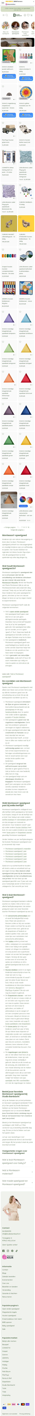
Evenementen (7, 1280)
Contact (5, 1270)
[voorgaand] (3, 9)
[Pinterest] (12, 1251)
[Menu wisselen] (3, 15)
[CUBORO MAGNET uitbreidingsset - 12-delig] (9, 223)
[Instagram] (8, 1251)
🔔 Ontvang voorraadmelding (9, 76)
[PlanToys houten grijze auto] (9, 129)
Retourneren (7, 1297)
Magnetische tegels (9, 1312)
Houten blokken (11, 970)
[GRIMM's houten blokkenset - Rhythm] (9, 288)
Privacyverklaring (25, 1414)
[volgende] (31, 9)
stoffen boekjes (8, 820)
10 (28, 527)
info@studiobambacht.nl (11, 1234)
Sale (3, 1329)
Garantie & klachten (9, 1293)
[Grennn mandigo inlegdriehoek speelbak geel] (26, 440)
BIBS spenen (7, 1322)
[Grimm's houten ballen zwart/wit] (26, 129)
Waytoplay (6, 1395)
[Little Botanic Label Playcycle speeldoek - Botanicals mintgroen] (26, 156)
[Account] (24, 15)
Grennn (5, 1355)
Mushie (4, 1368)
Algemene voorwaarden (9, 1414)
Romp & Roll (6, 1378)
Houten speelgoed (9, 1316)
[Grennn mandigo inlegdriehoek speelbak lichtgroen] (9, 348)
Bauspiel (5, 1344)
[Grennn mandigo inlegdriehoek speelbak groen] (9, 440)
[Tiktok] (16, 1251)
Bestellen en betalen (10, 1287)
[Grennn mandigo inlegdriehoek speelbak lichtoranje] (9, 378)
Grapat (4, 1351)
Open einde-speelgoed (10, 1309)
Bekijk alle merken (9, 1341)
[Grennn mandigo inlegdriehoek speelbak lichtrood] (26, 378)
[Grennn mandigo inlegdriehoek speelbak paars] (9, 410)
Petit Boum (6, 1371)
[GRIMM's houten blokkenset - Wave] (26, 288)
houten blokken (19, 717)
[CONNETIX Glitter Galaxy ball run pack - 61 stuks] (9, 156)
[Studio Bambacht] (17, 15)
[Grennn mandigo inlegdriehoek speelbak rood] (26, 470)
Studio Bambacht (8, 1385)
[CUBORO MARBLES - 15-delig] (26, 191)
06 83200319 (6, 1231)
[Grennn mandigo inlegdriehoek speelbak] (9, 500)
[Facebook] (3, 1251)
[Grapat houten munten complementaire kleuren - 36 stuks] (9, 255)
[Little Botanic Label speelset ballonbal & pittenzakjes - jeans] (26, 255)
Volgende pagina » (17, 530)
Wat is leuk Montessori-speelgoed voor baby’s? (14, 1161)
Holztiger (5, 1361)
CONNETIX (6, 1348)
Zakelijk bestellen (8, 1276)
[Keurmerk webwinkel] (17, 1257)
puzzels (8, 717)
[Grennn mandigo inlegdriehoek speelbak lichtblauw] (26, 318)
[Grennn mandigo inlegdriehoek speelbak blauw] (26, 410)
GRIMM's (5, 1358)
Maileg (4, 1365)
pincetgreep (9, 710)
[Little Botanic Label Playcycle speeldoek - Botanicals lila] (9, 191)
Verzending (6, 1290)
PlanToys (5, 1375)
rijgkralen (23, 715)
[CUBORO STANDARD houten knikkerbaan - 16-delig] (26, 223)
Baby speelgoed (8, 1326)
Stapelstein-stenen (25, 832)
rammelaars (21, 820)
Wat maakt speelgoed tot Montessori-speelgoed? (15, 1182)
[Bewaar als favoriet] (3, 50)
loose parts (11, 832)
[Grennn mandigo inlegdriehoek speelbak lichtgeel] (26, 348)
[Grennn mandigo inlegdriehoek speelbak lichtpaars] (9, 318)
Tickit (4, 1388)
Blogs (4, 1273)
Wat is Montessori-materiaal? (11, 1172)
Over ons (5, 1283)
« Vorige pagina (9, 527)
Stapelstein (6, 1382)
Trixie (4, 1392)
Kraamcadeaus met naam (12, 1319)
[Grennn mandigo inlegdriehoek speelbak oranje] (9, 470)
